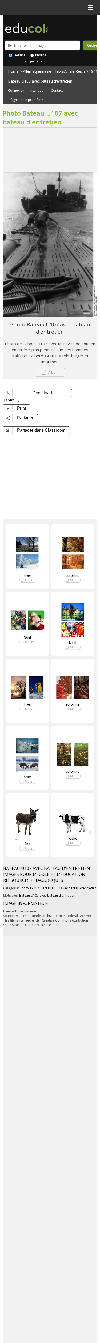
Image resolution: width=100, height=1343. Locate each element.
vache (72, 838)
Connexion (16, 90)
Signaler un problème (27, 99)
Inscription (38, 90)
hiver (27, 575)
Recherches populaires (25, 61)
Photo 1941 (28, 888)
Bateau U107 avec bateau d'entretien (40, 81)
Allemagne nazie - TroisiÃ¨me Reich (54, 71)
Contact (57, 90)
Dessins (19, 55)
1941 (93, 71)
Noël (27, 637)
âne (27, 844)
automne (72, 575)
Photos (40, 55)
